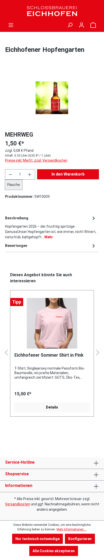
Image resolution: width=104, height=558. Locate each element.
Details (52, 407)
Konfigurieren (80, 539)
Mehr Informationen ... (72, 529)
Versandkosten (17, 504)
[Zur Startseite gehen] (52, 11)
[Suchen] (70, 25)
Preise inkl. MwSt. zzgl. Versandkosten (36, 160)
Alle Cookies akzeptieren (54, 551)
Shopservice (17, 473)
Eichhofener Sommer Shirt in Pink (49, 355)
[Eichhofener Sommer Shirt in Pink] (52, 323)
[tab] (50, 227)
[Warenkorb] (93, 25)
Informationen (18, 485)
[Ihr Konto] (81, 25)
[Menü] (11, 25)
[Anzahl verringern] (10, 174)
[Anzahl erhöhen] (29, 174)
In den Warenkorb (68, 174)
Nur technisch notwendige (37, 539)
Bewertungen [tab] (16, 246)
